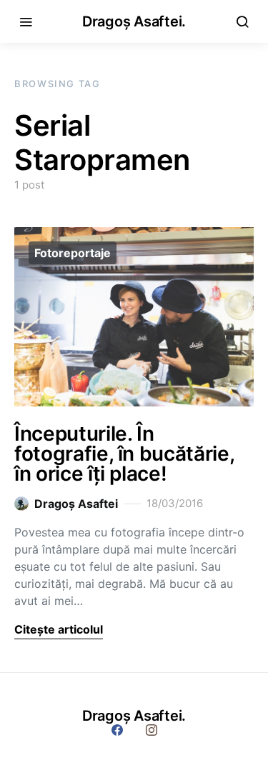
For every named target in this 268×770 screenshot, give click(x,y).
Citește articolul (58, 629)
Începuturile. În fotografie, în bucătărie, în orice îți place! (124, 453)
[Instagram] (151, 730)
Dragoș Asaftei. (134, 21)
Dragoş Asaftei (76, 503)
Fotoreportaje (72, 253)
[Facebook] (117, 730)
